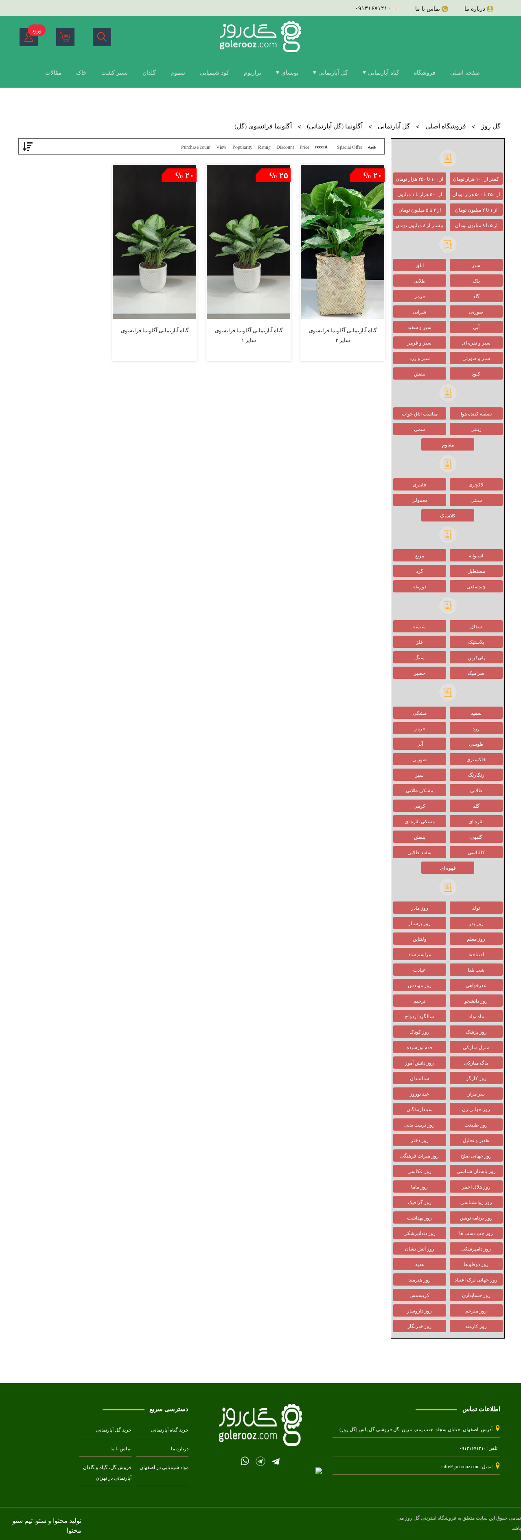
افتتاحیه (476, 954)
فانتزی (419, 484)
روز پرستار (419, 923)
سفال (476, 626)
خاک (81, 72)
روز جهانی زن (476, 1109)
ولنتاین (420, 938)
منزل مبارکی (476, 1047)
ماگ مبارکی (476, 1062)
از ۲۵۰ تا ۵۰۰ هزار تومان (476, 194)
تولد (476, 907)
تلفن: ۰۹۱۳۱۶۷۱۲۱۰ (478, 1448)
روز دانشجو (476, 1000)
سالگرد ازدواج (419, 1016)
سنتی (476, 500)
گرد (419, 571)
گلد (476, 296)
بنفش (419, 373)
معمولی (419, 500)
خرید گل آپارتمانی (113, 1430)
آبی (476, 327)
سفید (476, 712)
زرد (476, 728)
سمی (419, 429)
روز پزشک (476, 1031)
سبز (476, 265)
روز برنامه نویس (476, 1217)
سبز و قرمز (419, 342)
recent (321, 146)
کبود (476, 373)
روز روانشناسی (476, 1202)
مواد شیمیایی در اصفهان (164, 1467)
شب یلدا (476, 969)
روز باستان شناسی (476, 1171)
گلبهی (476, 836)
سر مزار (476, 1093)
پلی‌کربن (476, 657)
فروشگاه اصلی (445, 126)
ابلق (420, 265)
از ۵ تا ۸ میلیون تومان (476, 225)
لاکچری (476, 484)
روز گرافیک (419, 1202)
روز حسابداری (476, 1295)
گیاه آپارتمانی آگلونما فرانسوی (154, 330)
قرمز (419, 296)
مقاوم (448, 444)
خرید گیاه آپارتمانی (169, 1430)
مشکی (420, 712)
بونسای (289, 72)
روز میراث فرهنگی (419, 1155)
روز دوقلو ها (476, 1264)
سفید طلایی (419, 852)
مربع (419, 555)
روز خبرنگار (419, 1326)
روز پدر (476, 923)
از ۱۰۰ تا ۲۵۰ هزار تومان (419, 178)
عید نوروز (419, 1093)
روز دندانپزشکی (419, 1233)
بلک (476, 280)
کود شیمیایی (214, 72)
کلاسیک (447, 515)
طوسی (476, 743)
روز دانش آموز (419, 1062)
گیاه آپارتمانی (383, 72)
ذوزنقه (419, 586)
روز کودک (419, 1031)
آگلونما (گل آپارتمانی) (335, 126)
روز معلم (476, 938)
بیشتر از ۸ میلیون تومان (419, 225)
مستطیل (476, 571)
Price (304, 147)
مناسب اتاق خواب (420, 413)
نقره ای (476, 821)
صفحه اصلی (465, 72)
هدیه (419, 1264)
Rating (264, 147)
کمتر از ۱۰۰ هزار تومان (476, 178)
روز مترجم (476, 1310)
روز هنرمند (420, 1279)
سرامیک (476, 672)
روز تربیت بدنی (419, 1124)
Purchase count (195, 147)
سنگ (419, 657)
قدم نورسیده (419, 1047)
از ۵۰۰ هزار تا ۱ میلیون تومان (419, 195)
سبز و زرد (419, 358)
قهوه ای (448, 867)
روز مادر (419, 907)
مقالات (53, 72)
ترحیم (419, 1000)
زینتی (476, 429)
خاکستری (476, 759)
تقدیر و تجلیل (476, 1140)
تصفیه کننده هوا (476, 413)
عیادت (419, 969)
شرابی (419, 311)
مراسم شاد (419, 954)
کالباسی (476, 852)
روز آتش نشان (419, 1248)
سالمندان (419, 1078)
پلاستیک (476, 642)
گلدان (149, 72)
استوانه (476, 555)
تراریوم (252, 72)
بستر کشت (114, 72)
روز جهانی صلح (476, 1155)
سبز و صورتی (476, 358)
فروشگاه (425, 72)
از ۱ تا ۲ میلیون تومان (476, 209)
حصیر (419, 672)
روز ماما (419, 1186)
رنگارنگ (476, 774)
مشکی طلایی (419, 790)
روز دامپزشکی (476, 1248)
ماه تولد (476, 1016)
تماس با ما (120, 1448)
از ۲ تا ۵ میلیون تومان (419, 209)
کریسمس (419, 1295)
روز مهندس (419, 985)
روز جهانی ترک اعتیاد (476, 1279)
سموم (178, 72)
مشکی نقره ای (420, 821)
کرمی (419, 805)
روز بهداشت (419, 1217)
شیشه (419, 626)
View (221, 147)
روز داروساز (419, 1310)
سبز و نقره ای (476, 342)
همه (372, 146)
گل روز (491, 126)
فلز (419, 642)
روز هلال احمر (476, 1186)
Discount (285, 147)
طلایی (420, 280)
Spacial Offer (349, 147)
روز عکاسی (419, 1171)
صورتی (476, 311)
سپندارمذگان (420, 1109)
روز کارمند (476, 1326)
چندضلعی (476, 586)
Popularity (242, 147)
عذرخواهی (476, 985)
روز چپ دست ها (476, 1233)
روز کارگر (476, 1078)
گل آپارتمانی (333, 72)
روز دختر (420, 1140)
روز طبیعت (476, 1124)
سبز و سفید (419, 327)
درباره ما (179, 1448)
